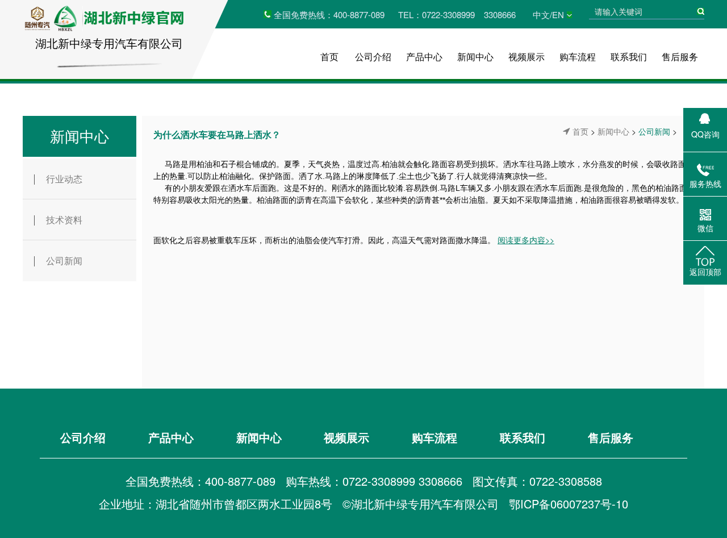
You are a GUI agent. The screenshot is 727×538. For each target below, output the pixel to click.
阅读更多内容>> (526, 239)
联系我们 (629, 56)
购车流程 (577, 56)
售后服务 (680, 56)
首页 (329, 56)
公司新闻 (64, 260)
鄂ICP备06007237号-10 (568, 503)
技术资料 (64, 219)
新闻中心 (475, 56)
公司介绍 (373, 56)
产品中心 (424, 56)
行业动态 (64, 178)
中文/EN (548, 14)
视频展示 (526, 56)
